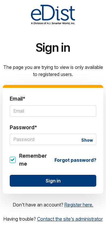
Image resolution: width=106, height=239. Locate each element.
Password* (23, 127)
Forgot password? (75, 160)
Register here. (78, 205)
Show (87, 140)
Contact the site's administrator (70, 219)
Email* (17, 99)
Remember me (33, 160)
